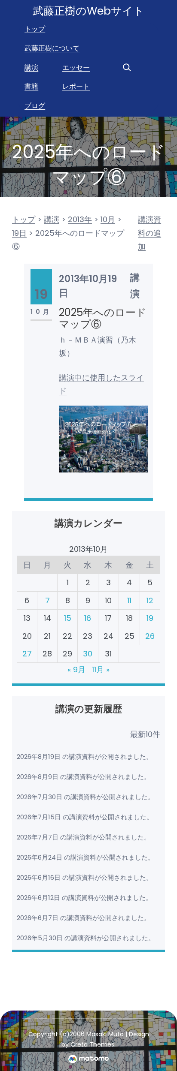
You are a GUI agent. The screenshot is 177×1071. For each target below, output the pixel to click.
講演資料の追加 (149, 233)
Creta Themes (92, 1044)
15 (67, 618)
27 (27, 653)
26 (150, 636)
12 (149, 600)
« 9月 (76, 669)
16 (87, 618)
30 (87, 653)
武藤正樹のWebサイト (88, 10)
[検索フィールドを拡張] (126, 67)
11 (129, 600)
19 (149, 618)
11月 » (101, 669)
